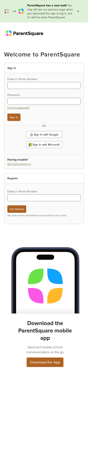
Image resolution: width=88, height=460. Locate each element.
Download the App (45, 362)
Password (13, 95)
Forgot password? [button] (18, 107)
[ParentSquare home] (24, 33)
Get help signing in (19, 164)
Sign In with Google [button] (45, 134)
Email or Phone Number (22, 79)
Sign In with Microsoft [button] (46, 145)
